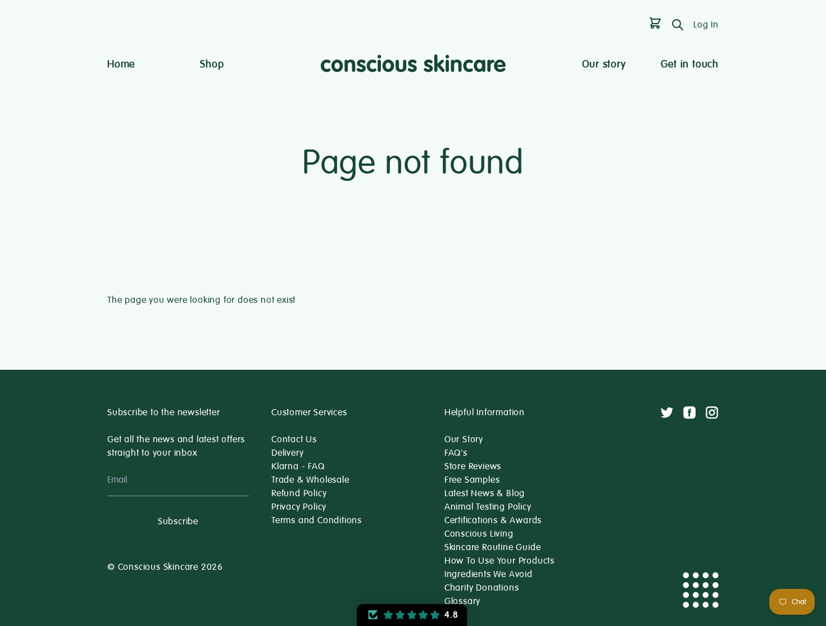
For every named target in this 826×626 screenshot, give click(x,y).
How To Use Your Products (499, 560)
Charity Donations (481, 587)
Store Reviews (472, 466)
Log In (706, 24)
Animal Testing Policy (488, 506)
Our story (603, 64)
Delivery (287, 453)
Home (121, 64)
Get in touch (690, 64)
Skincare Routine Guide (492, 547)
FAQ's (456, 453)
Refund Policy (298, 493)
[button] (412, 615)
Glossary (462, 601)
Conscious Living (479, 533)
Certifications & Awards (493, 520)
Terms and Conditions (316, 520)
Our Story (463, 439)
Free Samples (472, 480)
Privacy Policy (298, 506)
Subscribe (178, 521)
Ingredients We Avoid (488, 574)
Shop (212, 64)
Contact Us (294, 439)
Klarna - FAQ (298, 466)
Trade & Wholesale (310, 480)
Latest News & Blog (484, 493)
